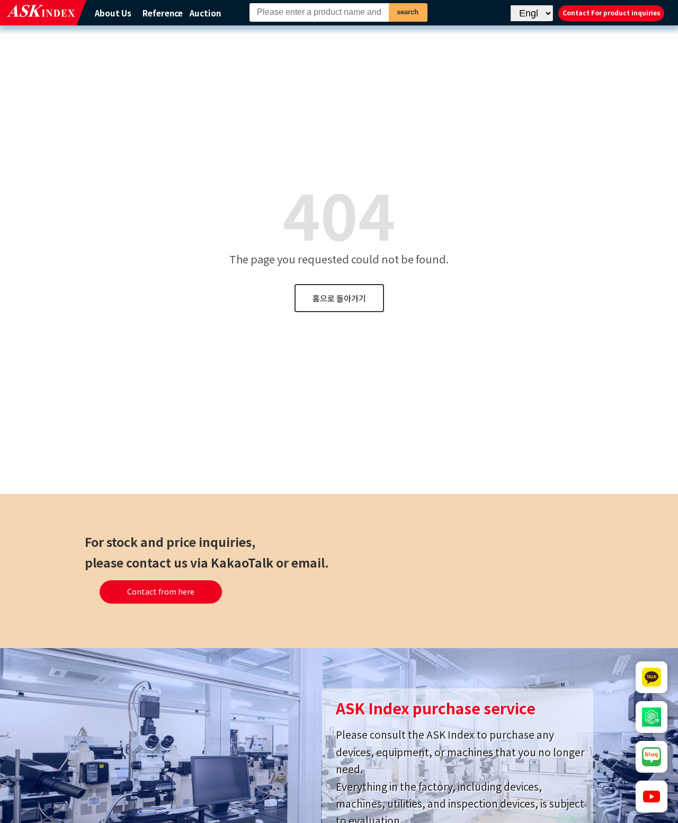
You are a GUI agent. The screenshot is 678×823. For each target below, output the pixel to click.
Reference (162, 13)
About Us (113, 13)
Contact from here (160, 591)
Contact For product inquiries (612, 12)
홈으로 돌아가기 (339, 298)
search (407, 12)
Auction (205, 13)
